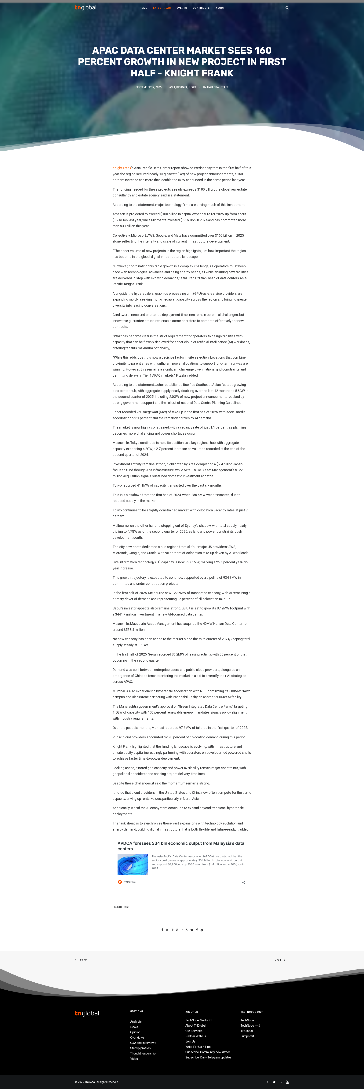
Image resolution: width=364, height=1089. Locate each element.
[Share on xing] (197, 930)
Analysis (136, 1021)
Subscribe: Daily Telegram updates (208, 1057)
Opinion (135, 1032)
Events (182, 7)
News (192, 87)
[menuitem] (143, 8)
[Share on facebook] (162, 930)
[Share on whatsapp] (187, 930)
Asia (172, 87)
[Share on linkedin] (182, 930)
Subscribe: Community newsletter (207, 1052)
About (220, 7)
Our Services (193, 1031)
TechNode (247, 1020)
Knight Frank (122, 168)
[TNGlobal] (85, 7)
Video (134, 1059)
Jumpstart (247, 1036)
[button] (287, 8)
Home (143, 7)
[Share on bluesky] (192, 930)
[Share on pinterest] (177, 930)
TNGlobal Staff (217, 87)
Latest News (162, 7)
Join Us (190, 1041)
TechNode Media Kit (198, 1020)
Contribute (201, 7)
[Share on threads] (172, 930)
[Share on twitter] (167, 930)
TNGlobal (247, 1031)
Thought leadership (143, 1053)
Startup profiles (140, 1048)
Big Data (181, 87)
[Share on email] (201, 930)
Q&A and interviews (143, 1043)
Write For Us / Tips (198, 1047)
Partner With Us (195, 1036)
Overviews (137, 1037)
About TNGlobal (195, 1025)
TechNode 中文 (251, 1025)
